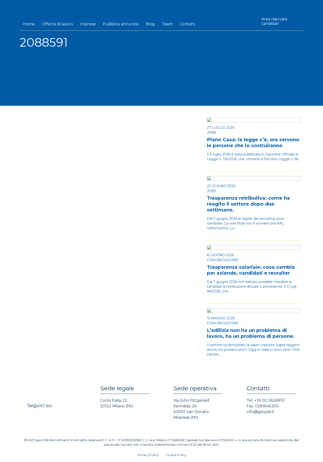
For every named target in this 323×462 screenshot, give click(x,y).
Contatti (187, 24)
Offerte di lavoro (57, 24)
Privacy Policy (148, 455)
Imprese (88, 24)
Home (29, 24)
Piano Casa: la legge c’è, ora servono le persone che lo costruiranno (253, 142)
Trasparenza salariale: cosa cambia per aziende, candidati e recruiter (251, 270)
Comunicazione (222, 260)
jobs (211, 132)
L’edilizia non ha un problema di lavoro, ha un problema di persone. (250, 333)
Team (167, 24)
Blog (150, 24)
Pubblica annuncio (121, 24)
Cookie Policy (176, 455)
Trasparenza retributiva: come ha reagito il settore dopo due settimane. (248, 204)
